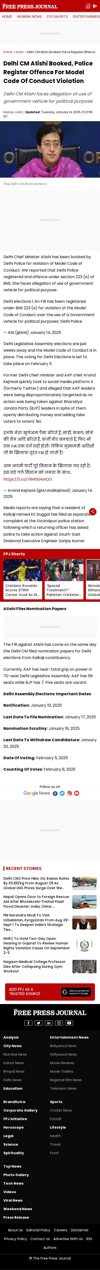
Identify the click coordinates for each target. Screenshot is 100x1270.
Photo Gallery (16, 1174)
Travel (55, 1144)
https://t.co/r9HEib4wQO (27, 479)
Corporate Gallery (20, 1110)
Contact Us (40, 1238)
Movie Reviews (62, 1062)
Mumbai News (29, 16)
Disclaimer (80, 1230)
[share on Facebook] (28, 1023)
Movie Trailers (61, 1071)
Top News (12, 1166)
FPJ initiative (15, 1118)
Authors (50, 1247)
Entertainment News (69, 1037)
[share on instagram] (59, 1023)
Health (55, 1135)
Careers (60, 1230)
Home (7, 16)
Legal (8, 1135)
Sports (56, 1101)
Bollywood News (63, 1045)
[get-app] (95, 6)
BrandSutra (14, 1101)
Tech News (13, 1183)
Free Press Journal (30, 6)
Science (10, 1144)
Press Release (16, 1217)
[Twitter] (62, 793)
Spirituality (13, 1153)
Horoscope (13, 1127)
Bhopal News (14, 1071)
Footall (55, 1118)
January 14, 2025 (45, 332)
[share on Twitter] (38, 1023)
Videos (9, 1191)
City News (12, 1045)
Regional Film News (66, 1080)
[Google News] (37, 793)
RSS (89, 1238)
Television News (63, 1088)
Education (12, 1088)
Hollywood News (63, 1054)
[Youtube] (76, 793)
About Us (15, 1230)
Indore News (13, 1062)
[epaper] (87, 6)
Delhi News (12, 1080)
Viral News (13, 1200)
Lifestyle (58, 1127)
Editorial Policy (38, 1230)
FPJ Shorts (57, 16)
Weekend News (17, 1208)
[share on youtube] (69, 1023)
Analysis (11, 1037)
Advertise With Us (68, 1238)
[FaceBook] (54, 793)
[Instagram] (69, 793)
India (20, 52)
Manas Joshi (13, 112)
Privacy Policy (15, 1238)
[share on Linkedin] (49, 1023)
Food (54, 1153)
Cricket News (61, 1110)
